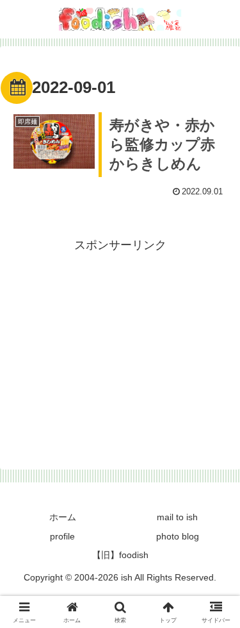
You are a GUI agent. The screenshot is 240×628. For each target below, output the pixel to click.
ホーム (62, 517)
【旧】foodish (120, 555)
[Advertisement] (120, 346)
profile (62, 536)
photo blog (177, 536)
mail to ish (177, 517)
